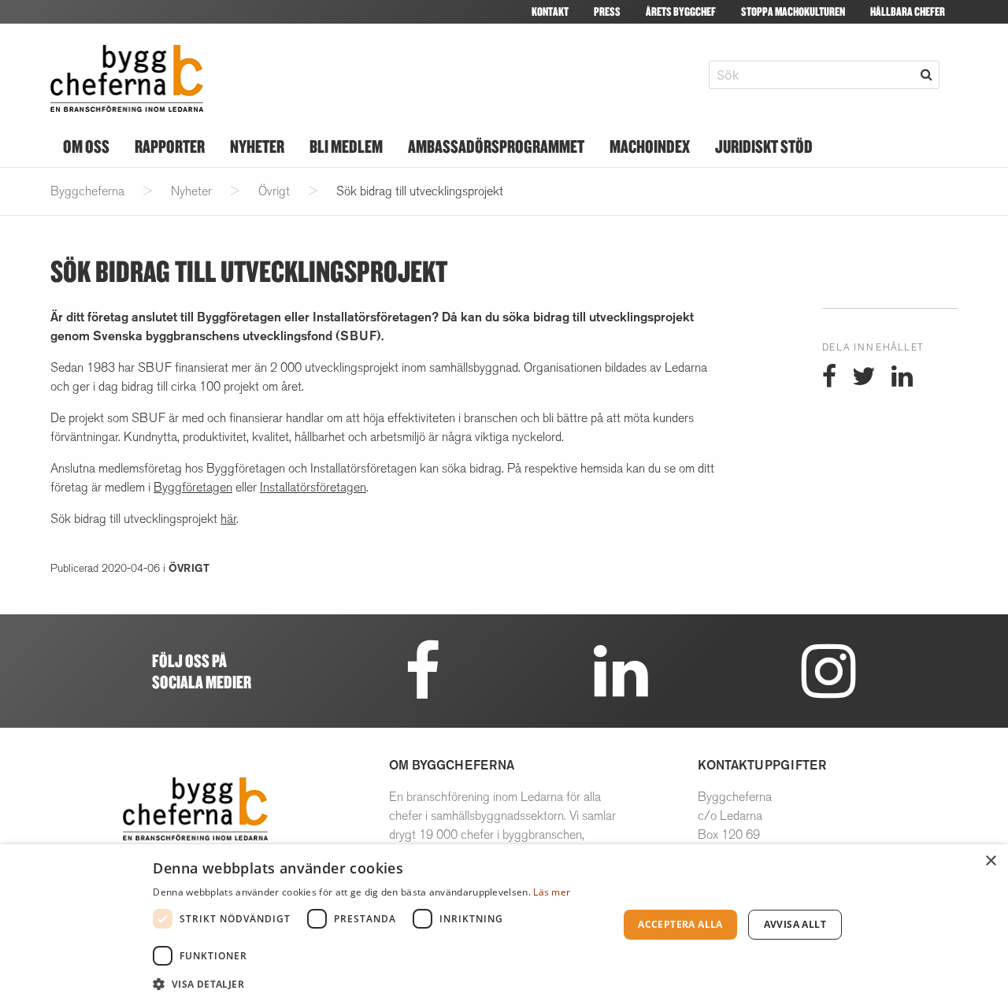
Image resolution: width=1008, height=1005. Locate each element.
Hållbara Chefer (907, 11)
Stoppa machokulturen (793, 11)
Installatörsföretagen (313, 487)
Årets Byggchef (681, 11)
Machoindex (650, 146)
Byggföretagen (193, 487)
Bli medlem (346, 146)
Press (607, 11)
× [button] (990, 861)
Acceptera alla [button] (680, 924)
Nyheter (257, 146)
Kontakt (550, 11)
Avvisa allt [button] (795, 924)
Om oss (86, 146)
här (228, 518)
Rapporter (170, 146)
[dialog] (504, 924)
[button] (378, 983)
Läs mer (551, 892)
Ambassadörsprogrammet (496, 146)
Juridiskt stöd (764, 146)
